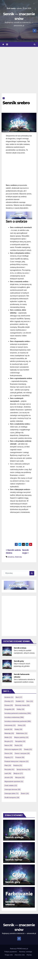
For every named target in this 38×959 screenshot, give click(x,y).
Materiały (18, 557)
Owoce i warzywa (22, 753)
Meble (8, 737)
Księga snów (9, 955)
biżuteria (11, 557)
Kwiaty (18, 729)
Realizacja (13, 948)
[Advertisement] (19, 67)
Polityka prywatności (10, 951)
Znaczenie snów (20, 955)
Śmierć (25, 793)
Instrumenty (10, 725)
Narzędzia (20, 741)
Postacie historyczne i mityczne (16, 761)
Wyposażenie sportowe (14, 781)
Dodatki (20, 701)
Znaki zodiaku (11, 785)
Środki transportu (12, 797)
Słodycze (18, 773)
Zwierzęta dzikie (11, 793)
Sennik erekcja (20, 648)
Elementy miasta (22, 705)
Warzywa (19, 777)
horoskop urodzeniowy (14, 717)
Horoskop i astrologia (25, 951)
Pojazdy (9, 757)
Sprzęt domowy (23, 769)
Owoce (8, 753)
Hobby (20, 709)
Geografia (9, 709)
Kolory (21, 725)
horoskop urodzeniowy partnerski (18, 721)
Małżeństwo (21, 733)
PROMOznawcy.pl (22, 948)
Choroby (9, 701)
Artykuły (29, 955)
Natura (8, 745)
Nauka (18, 745)
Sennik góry (19, 661)
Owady (28, 749)
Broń (19, 697)
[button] (34, 44)
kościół (8, 729)
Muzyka (9, 741)
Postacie (19, 757)
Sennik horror (13, 859)
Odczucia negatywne (13, 749)
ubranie (9, 777)
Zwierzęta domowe (12, 789)
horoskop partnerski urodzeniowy (18, 713)
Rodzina (17, 765)
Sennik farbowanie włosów (17, 903)
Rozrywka (9, 769)
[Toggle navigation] (7, 44)
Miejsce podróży (21, 737)
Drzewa (9, 705)
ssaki (8, 773)
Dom (29, 701)
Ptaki (8, 765)
